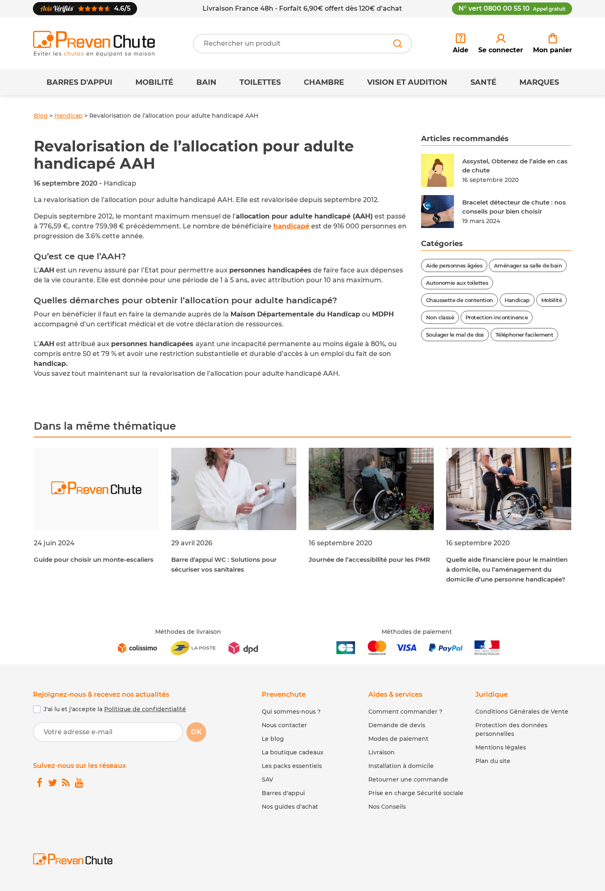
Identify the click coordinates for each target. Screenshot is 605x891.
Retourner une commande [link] (408, 779)
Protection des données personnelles (511, 729)
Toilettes (260, 82)
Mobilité (154, 82)
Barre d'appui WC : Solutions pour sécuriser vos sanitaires (224, 564)
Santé (483, 82)
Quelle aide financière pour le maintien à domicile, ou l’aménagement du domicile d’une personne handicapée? (507, 569)
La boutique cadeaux (292, 752)
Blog (41, 115)
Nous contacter (284, 725)
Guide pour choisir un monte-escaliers (94, 559)
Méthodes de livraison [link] (188, 631)
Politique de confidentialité (145, 709)
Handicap (68, 115)
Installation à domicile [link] (401, 766)
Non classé (440, 317)
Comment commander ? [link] (405, 711)
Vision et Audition (407, 82)
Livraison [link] (381, 752)
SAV (267, 779)
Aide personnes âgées (454, 265)
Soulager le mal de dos (455, 334)
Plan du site (492, 761)
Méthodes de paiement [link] (417, 631)
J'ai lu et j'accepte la (115, 709)
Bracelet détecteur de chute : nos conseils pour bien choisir (514, 207)
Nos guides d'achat (290, 806)
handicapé (291, 226)
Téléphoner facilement (524, 334)
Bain (206, 82)
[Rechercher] (397, 44)
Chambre (324, 82)
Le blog (273, 738)
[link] (500, 43)
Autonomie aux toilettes (457, 282)
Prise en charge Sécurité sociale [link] (415, 793)
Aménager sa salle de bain (528, 265)
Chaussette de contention (459, 300)
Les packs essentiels (292, 766)
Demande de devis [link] (396, 725)
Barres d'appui (79, 82)
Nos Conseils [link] (387, 806)
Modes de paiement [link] (398, 738)
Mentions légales (500, 747)
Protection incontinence (496, 317)
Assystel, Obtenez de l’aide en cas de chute (515, 165)
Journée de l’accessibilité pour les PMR (369, 559)
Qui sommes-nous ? (291, 711)
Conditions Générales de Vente (521, 711)
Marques (539, 82)
